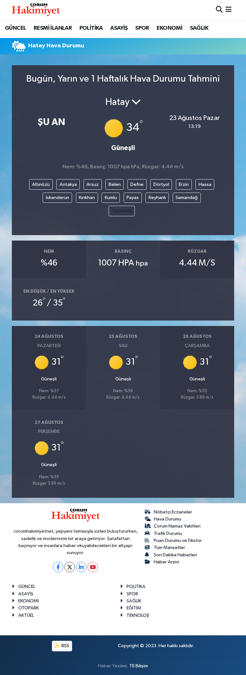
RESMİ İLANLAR (53, 28)
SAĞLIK (199, 28)
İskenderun (57, 197)
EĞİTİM (134, 608)
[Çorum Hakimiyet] (36, 10)
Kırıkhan (87, 197)
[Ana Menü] (229, 10)
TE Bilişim (138, 665)
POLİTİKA (91, 28)
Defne (137, 184)
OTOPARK (28, 608)
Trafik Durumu (168, 533)
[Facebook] (58, 567)
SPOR (142, 28)
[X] (69, 567)
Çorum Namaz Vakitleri (177, 526)
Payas (133, 197)
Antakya (68, 184)
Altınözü (41, 184)
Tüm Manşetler (169, 547)
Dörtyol (161, 184)
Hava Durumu (167, 519)
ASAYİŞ (118, 28)
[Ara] (219, 10)
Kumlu (111, 197)
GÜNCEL (15, 28)
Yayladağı (121, 210)
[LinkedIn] (81, 567)
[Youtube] (92, 567)
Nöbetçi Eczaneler (173, 512)
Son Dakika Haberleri (175, 554)
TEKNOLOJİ (138, 615)
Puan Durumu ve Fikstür (178, 540)
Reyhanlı (157, 197)
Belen (115, 184)
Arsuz (92, 184)
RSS (65, 645)
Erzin (184, 184)
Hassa (205, 184)
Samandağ (187, 197)
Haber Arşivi (166, 562)
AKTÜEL (26, 615)
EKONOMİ (169, 28)
